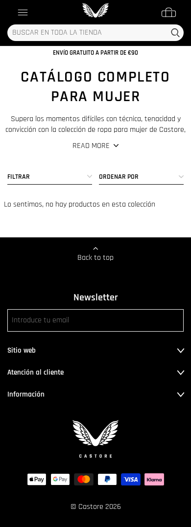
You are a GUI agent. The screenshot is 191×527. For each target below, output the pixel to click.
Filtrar (18, 176)
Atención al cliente (35, 372)
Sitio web (21, 350)
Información (26, 394)
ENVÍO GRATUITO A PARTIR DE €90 (95, 53)
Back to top (95, 258)
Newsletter (95, 297)
